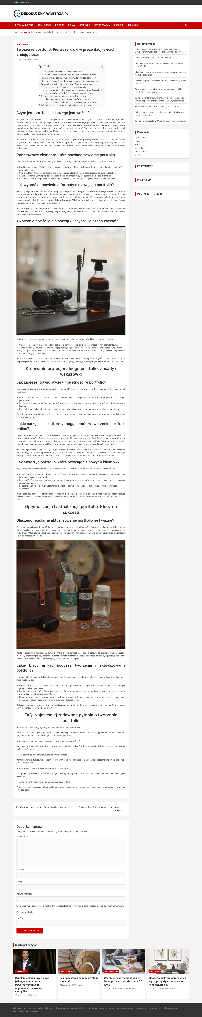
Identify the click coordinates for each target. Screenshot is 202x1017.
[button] (99, 67)
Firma (71, 25)
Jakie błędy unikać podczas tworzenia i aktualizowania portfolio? (71, 102)
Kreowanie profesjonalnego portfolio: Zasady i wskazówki (66, 84)
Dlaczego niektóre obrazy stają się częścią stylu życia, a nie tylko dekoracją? (167, 981)
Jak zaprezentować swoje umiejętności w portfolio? (66, 87)
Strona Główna (24, 25)
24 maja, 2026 (155, 988)
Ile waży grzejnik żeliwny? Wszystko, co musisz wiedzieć (160, 121)
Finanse (59, 25)
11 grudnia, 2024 (23, 60)
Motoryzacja (102, 25)
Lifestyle (84, 25)
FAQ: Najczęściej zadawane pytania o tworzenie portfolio (66, 105)
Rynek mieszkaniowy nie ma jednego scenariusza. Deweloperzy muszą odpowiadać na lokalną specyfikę (32, 984)
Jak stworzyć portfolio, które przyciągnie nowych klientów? (69, 93)
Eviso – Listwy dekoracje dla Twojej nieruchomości (158, 106)
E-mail (20, 882)
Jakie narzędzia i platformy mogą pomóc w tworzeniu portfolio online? (73, 90)
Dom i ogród (44, 25)
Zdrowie (118, 25)
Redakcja (133, 25)
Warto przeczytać (26, 945)
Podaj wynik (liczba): (25, 912)
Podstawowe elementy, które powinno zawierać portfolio (70, 75)
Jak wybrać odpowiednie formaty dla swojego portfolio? (70, 78)
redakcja (35, 60)
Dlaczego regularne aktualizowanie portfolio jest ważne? (68, 99)
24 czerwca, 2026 (67, 985)
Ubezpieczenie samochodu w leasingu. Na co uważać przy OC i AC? (123, 981)
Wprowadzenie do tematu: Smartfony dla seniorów (43, 807)
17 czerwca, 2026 (111, 988)
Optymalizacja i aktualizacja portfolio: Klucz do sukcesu (65, 96)
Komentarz (22, 836)
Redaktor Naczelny (128, 988)
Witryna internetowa (25, 894)
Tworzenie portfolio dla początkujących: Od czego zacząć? (72, 81)
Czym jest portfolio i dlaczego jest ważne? (64, 72)
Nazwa (20, 869)
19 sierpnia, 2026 (22, 995)
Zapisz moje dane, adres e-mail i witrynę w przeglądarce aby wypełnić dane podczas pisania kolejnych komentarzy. (72, 906)
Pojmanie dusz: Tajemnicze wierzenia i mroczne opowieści (100, 808)
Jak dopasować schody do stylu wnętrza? (154, 57)
